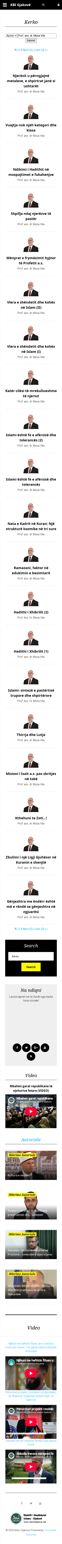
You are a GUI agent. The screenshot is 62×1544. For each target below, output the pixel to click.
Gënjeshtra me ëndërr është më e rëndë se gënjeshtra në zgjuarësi (31, 906)
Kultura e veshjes (19, 1175)
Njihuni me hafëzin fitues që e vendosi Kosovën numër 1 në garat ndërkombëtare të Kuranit (31, 1347)
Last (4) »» (41, 50)
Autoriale (31, 1139)
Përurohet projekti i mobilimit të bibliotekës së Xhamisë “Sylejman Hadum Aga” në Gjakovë (31, 1396)
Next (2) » (29, 50)
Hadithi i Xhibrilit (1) (31, 651)
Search (31, 967)
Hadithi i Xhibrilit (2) (31, 612)
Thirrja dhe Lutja (31, 734)
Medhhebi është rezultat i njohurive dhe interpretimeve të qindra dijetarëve (31, 1290)
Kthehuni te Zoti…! (31, 818)
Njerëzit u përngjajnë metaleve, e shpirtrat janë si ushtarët (31, 80)
